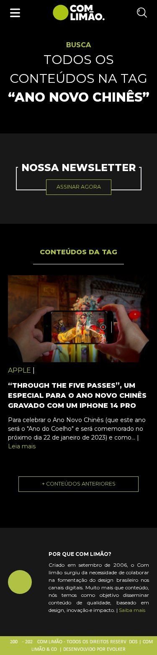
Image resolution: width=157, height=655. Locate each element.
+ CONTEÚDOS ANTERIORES (79, 484)
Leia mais (22, 446)
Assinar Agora (79, 187)
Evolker (116, 649)
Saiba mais (132, 610)
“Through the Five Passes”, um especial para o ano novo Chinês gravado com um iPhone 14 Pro (77, 395)
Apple (19, 370)
